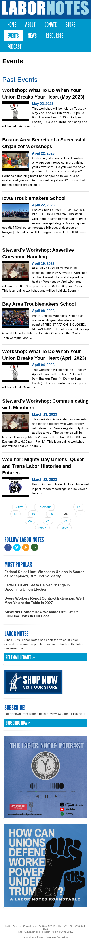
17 (78, 507)
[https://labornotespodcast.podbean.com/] (45, 815)
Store (70, 24)
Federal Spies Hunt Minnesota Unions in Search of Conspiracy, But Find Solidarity (44, 574)
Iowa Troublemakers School (34, 198)
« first (19, 507)
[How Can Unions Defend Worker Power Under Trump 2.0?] (45, 904)
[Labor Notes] (45, 8)
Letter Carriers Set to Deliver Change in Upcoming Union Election (37, 587)
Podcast (14, 46)
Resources (54, 35)
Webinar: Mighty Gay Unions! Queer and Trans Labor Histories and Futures (43, 466)
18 (15, 514)
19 (33, 514)
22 (80, 514)
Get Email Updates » (20, 657)
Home (11, 24)
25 (66, 520)
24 (48, 520)
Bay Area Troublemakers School (39, 304)
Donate (50, 24)
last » (64, 527)
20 (51, 514)
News (32, 35)
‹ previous (44, 507)
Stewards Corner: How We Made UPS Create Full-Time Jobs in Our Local (41, 614)
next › (42, 527)
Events (13, 35)
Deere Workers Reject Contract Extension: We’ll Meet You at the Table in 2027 (44, 601)
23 (30, 520)
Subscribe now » (18, 723)
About (30, 24)
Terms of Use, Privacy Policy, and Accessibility (46, 937)
